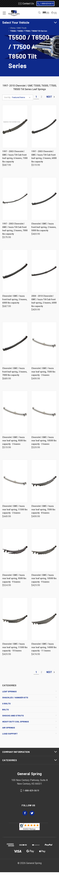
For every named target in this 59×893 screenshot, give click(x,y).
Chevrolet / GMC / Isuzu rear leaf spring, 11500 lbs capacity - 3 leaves (14, 509)
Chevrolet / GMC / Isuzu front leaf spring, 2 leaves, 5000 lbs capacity (43, 227)
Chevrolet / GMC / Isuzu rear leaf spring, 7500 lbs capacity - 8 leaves (43, 509)
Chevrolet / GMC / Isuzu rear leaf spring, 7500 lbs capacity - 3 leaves (43, 371)
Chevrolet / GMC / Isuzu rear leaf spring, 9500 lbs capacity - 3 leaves (14, 440)
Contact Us (28, 3)
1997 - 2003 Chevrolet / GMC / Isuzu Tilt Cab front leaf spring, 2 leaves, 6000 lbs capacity (44, 156)
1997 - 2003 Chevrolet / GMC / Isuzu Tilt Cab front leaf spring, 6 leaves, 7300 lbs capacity (15, 156)
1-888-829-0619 (46, 4)
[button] (45, 13)
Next (49, 96)
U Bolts (6, 703)
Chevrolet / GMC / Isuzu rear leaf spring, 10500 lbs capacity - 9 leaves (43, 578)
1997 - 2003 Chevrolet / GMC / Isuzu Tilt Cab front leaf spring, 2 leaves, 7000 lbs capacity (15, 228)
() (55, 13)
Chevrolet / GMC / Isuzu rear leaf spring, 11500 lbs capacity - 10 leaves (14, 647)
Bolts (5, 709)
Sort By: (7, 97)
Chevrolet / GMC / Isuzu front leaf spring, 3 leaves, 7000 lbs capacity (14, 371)
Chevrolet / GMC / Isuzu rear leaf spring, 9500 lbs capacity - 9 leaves (14, 578)
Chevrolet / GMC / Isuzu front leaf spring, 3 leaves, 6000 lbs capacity (14, 299)
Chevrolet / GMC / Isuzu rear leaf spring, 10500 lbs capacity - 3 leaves (43, 440)
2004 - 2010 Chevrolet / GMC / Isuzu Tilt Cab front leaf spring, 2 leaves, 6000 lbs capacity (44, 301)
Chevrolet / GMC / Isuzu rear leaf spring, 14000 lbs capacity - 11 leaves (43, 647)
